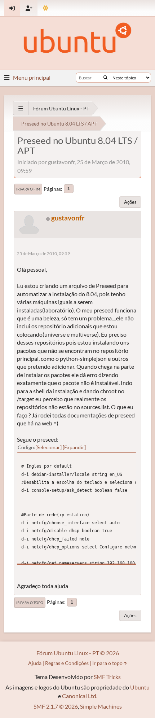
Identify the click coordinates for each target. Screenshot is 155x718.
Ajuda (34, 663)
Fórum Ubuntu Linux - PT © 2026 (77, 652)
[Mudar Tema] (45, 8)
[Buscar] (105, 78)
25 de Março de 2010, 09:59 (43, 253)
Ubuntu (140, 687)
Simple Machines (101, 706)
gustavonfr (68, 218)
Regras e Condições (67, 663)
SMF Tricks (107, 676)
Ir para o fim (28, 189)
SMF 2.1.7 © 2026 (56, 706)
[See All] (20, 108)
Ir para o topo (29, 602)
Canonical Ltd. (79, 695)
